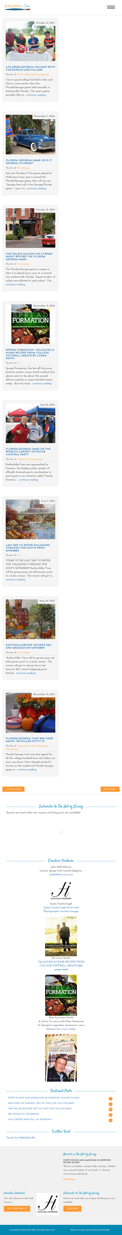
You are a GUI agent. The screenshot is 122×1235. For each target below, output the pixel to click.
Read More (69, 1179)
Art (19, 363)
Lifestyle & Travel (26, 746)
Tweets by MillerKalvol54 (20, 1138)
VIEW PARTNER (15, 1209)
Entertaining (23, 168)
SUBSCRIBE (72, 1209)
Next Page (109, 789)
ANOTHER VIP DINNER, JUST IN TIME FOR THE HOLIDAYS (41, 1103)
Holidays (26, 652)
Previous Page (14, 789)
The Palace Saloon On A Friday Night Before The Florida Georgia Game (29, 257)
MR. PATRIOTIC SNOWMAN (23, 1114)
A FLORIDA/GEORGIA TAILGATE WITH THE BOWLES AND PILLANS (30, 68)
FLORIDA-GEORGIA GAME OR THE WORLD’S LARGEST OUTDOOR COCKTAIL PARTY (28, 452)
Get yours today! (66, 1029)
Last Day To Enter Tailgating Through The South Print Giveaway (28, 548)
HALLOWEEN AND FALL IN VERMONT (30, 1119)
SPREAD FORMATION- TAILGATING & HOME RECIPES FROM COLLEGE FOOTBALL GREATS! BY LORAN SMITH (30, 354)
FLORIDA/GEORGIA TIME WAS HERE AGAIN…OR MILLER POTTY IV (29, 740)
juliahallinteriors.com (61, 874)
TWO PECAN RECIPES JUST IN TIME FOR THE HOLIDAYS (39, 1109)
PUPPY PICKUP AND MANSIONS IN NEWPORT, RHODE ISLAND (43, 1098)
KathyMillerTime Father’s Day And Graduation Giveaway (28, 646)
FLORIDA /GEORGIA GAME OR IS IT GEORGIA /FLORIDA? (29, 162)
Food (19, 74)
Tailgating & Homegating (36, 74)
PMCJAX (105, 1230)
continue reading (36, 95)
